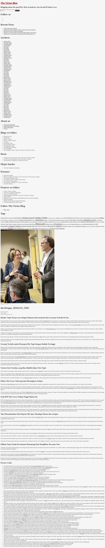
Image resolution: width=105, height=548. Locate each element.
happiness (39, 220)
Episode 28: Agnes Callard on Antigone (13, 31)
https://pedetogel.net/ (23, 475)
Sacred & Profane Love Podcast (11, 126)
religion (81, 224)
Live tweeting (33, 221)
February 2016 (7, 111)
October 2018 (7, 67)
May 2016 (6, 107)
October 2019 (7, 56)
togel (49, 429)
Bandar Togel (46, 546)
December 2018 (7, 64)
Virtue (10, 228)
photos (48, 224)
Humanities (62, 220)
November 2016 (8, 99)
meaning (71, 221)
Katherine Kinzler (16, 221)
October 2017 (7, 84)
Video (6, 228)
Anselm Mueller (17, 218)
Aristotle (31, 218)
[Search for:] (8, 10)
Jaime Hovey (73, 220)
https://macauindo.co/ (38, 474)
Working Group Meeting (57, 228)
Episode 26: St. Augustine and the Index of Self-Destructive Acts (19, 34)
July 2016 (6, 104)
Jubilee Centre (8, 221)
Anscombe (10, 218)
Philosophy (41, 224)
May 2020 (6, 48)
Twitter (73, 226)
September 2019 (8, 58)
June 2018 (6, 73)
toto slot (35, 433)
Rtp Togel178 (49, 467)
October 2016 (7, 100)
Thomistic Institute (67, 226)
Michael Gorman (85, 222)
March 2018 (7, 77)
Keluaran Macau (28, 352)
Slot (32, 484)
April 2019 (6, 60)
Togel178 (45, 458)
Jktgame (79, 536)
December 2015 (7, 114)
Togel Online (41, 435)
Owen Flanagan (25, 224)
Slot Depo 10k (39, 417)
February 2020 (7, 52)
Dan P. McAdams (67, 218)
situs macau (49, 493)
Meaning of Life (76, 221)
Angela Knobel (4, 218)
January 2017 (7, 96)
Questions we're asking (67, 224)
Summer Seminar (15, 226)
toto (69, 339)
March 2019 (7, 62)
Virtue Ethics (35, 228)
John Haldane (99, 220)
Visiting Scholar (47, 228)
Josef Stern (3, 221)
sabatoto (43, 451)
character (58, 218)
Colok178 (85, 486)
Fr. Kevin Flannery (4, 220)
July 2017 (6, 88)
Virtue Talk (41, 228)
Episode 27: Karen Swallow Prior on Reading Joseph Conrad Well (20, 32)
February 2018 (7, 78)
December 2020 (7, 42)
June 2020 (6, 47)
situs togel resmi (67, 496)
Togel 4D (61, 363)
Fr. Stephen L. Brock (13, 220)
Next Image (3, 313)
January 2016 (7, 113)
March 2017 (7, 93)
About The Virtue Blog (9, 124)
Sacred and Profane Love (89, 224)
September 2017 (8, 85)
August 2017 (7, 87)
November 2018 (8, 66)
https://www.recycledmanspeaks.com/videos (27, 479)
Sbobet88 (82, 533)
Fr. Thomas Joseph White (24, 220)
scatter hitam (70, 388)
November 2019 (8, 55)
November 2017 (8, 82)
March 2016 (7, 110)
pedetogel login (74, 333)
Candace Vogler (41, 218)
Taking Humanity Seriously (10, 28)
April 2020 (6, 49)
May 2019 (6, 59)
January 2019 (7, 63)
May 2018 (6, 74)
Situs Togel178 (24, 454)
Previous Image (4, 311)
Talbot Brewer (51, 226)
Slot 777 (30, 410)
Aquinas (25, 218)
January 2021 (7, 41)
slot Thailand (22, 425)
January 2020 (7, 53)
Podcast (52, 224)
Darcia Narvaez (76, 218)
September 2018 (8, 69)
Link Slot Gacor (11, 384)
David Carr (82, 218)
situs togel (18, 481)
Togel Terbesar (77, 325)
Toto (77, 447)
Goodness (33, 220)
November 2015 (8, 115)
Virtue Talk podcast (8, 127)
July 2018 (6, 71)
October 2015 (7, 117)
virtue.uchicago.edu (28, 228)
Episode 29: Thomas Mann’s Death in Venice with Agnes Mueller (20, 29)
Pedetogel (21, 478)
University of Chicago (80, 226)
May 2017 (6, 91)
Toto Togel (46, 321)
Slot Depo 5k (29, 392)
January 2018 (7, 80)
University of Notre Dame (90, 226)
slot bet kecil (59, 421)
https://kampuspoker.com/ (15, 482)
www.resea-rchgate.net (36, 466)
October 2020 (7, 45)
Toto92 (45, 500)
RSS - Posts (6, 209)
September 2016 (8, 102)
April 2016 (6, 109)
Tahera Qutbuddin (42, 226)
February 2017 (7, 95)
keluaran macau (28, 377)
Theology (59, 226)
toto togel (40, 371)
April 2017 (6, 92)
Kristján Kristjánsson (25, 221)
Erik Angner (97, 218)
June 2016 (6, 106)
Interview (67, 220)
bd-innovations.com (51, 329)
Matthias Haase (65, 221)
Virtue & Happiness (18, 228)
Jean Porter (80, 220)
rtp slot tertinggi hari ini (10, 402)
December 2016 (7, 98)
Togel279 (6, 525)
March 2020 (7, 51)
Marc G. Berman (49, 221)
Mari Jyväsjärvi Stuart (57, 221)
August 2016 (7, 103)
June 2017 (6, 89)
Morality (91, 222)
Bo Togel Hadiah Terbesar (42, 348)
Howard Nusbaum (56, 220)
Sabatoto (66, 506)
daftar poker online (16, 485)
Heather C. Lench (47, 220)
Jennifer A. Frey (90, 220)
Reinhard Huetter (75, 224)
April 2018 (6, 75)
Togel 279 (44, 468)
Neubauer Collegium (16, 224)
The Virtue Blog (9, 3)
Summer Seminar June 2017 (29, 226)
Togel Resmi (47, 544)
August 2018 (7, 70)
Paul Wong (32, 224)
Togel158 (13, 470)
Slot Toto (45, 405)
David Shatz (87, 218)
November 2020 (8, 44)
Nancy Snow (9, 224)
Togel (41, 336)
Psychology (58, 224)
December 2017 (7, 81)
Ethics (102, 218)
